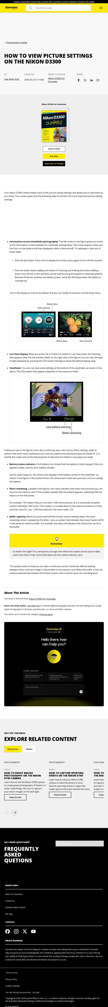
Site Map (9, 914)
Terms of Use (11, 972)
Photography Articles (16, 42)
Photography (46, 614)
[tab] (12, 749)
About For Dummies (14, 894)
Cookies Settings (12, 986)
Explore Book (54, 149)
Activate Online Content (15, 907)
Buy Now (54, 156)
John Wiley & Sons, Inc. (38, 998)
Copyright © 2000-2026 (15, 998)
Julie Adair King (11, 79)
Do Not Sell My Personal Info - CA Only (22, 992)
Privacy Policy (11, 979)
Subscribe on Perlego (54, 163)
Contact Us (10, 901)
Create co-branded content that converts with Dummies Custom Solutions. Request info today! (54, 1)
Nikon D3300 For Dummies (56, 80)
